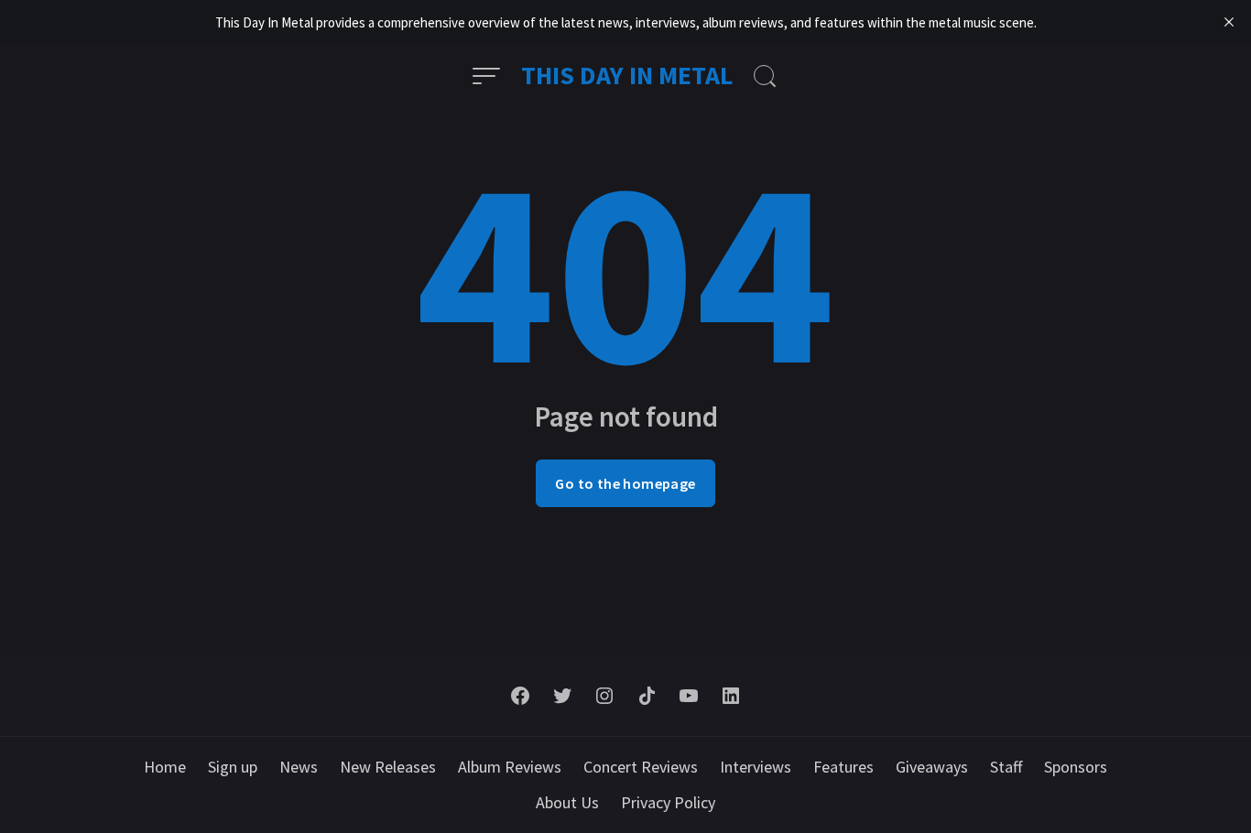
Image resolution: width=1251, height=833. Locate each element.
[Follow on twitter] (562, 696)
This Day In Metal (627, 75)
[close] (1229, 22)
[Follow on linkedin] (731, 696)
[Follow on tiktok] (646, 696)
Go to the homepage (625, 483)
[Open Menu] (486, 76)
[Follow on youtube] (689, 696)
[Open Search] (764, 76)
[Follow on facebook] (520, 696)
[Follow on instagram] (604, 696)
